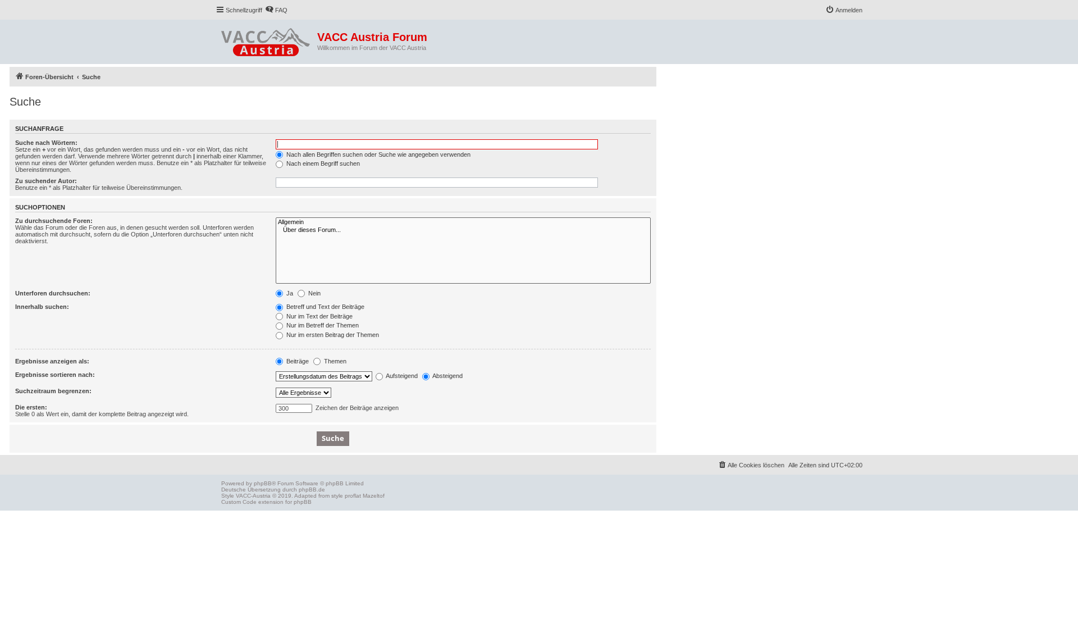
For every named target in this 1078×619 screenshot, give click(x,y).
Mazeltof (374, 496)
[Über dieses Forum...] (463, 230)
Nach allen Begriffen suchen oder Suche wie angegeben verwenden (378, 154)
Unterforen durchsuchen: (52, 293)
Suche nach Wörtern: (46, 142)
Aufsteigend (401, 375)
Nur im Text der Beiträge (319, 316)
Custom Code (239, 502)
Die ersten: (31, 407)
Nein (314, 293)
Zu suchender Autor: (46, 180)
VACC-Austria (253, 496)
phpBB (263, 483)
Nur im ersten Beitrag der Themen (332, 334)
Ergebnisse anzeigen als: (52, 361)
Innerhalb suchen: (42, 306)
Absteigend (447, 375)
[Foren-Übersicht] (266, 39)
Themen (334, 361)
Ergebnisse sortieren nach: (55, 374)
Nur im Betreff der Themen (322, 325)
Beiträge (297, 361)
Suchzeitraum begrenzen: (53, 391)
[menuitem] (276, 10)
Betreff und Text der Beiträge (324, 306)
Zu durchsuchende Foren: (54, 220)
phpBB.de (312, 489)
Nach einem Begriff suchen (322, 163)
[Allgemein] (463, 222)
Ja (289, 293)
